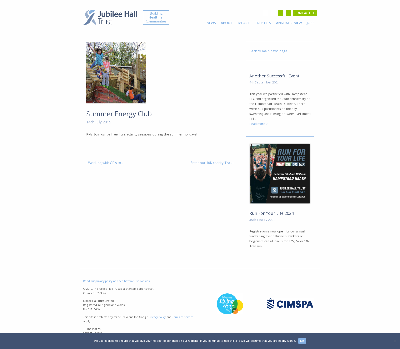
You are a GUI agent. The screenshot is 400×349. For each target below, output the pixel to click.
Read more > (258, 124)
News (211, 23)
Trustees (263, 23)
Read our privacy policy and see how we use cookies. (116, 281)
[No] (395, 341)
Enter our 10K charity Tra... (211, 162)
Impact (244, 23)
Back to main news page (268, 51)
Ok (302, 341)
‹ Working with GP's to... (104, 162)
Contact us (305, 13)
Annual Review (289, 23)
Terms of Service (182, 317)
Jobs (310, 23)
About (226, 23)
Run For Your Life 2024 (271, 213)
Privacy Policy (157, 317)
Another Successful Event (274, 76)
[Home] (110, 17)
